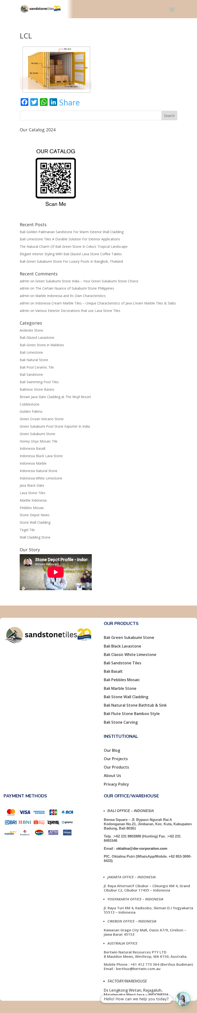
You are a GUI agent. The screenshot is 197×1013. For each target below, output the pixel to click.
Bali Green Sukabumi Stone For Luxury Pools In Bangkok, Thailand (71, 261)
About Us (112, 775)
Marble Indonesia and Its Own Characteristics (70, 295)
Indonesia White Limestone (41, 478)
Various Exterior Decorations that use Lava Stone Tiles (77, 310)
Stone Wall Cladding (35, 522)
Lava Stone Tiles (32, 493)
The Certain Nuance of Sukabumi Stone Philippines (74, 288)
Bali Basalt (113, 671)
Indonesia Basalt (33, 448)
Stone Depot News (34, 515)
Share (69, 102)
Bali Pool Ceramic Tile (37, 367)
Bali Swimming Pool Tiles (39, 382)
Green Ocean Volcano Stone (42, 419)
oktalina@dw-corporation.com (141, 848)
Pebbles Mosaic (32, 507)
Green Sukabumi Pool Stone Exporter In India (55, 426)
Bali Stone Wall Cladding (126, 696)
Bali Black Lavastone (122, 646)
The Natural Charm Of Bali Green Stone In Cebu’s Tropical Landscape (74, 246)
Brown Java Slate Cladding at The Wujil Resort (55, 396)
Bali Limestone (31, 352)
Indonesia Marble (33, 463)
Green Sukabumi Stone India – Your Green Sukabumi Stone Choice (86, 281)
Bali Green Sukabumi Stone (129, 637)
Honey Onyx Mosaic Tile (38, 441)
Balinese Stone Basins (37, 389)
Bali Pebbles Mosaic (122, 679)
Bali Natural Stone (34, 360)
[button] (183, 999)
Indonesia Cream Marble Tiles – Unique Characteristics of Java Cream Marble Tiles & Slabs (105, 303)
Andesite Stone (31, 330)
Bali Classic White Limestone (130, 654)
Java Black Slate (32, 485)
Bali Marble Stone (120, 688)
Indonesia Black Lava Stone (41, 456)
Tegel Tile (27, 530)
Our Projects (116, 758)
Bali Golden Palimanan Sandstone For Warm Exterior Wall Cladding (71, 232)
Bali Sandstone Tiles (122, 663)
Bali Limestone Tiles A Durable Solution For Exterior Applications (70, 239)
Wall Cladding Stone (35, 537)
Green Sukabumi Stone (37, 433)
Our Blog (112, 750)
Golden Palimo (31, 411)
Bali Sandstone (31, 374)
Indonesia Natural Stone (38, 470)
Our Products (116, 767)
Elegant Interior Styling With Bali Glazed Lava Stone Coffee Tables (71, 254)
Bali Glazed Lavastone (37, 337)
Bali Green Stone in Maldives (42, 345)
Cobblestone (29, 404)
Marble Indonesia (33, 500)
